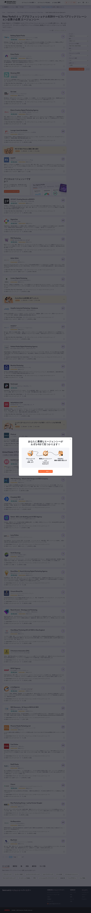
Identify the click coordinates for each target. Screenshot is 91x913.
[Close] (70, 439)
